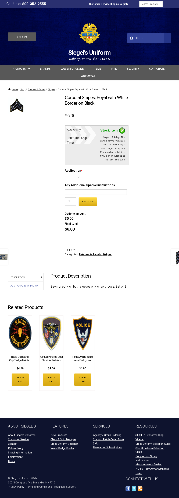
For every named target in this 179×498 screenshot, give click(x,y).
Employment (15, 457)
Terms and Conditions (39, 486)
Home (15, 89)
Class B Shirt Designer (63, 439)
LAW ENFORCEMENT (73, 68)
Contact (12, 443)
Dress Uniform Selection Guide (153, 443)
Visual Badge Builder (62, 448)
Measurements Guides (148, 464)
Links (138, 473)
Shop (22, 89)
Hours (11, 461)
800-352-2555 (34, 4)
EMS (98, 68)
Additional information (24, 285)
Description (17, 277)
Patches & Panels (36, 89)
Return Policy (15, 448)
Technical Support (65, 486)
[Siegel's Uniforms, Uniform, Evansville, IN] (152, 490)
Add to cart (88, 201)
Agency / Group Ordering (107, 435)
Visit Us (22, 36)
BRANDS (45, 68)
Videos (139, 439)
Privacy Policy (16, 486)
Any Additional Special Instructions (90, 185)
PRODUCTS (19, 68)
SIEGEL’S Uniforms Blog (149, 435)
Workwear (88, 76)
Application (74, 170)
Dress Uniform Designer (64, 443)
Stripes (51, 89)
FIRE (114, 68)
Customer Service (99, 4)
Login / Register (120, 4)
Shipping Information (20, 452)
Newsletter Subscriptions (107, 447)
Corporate (156, 68)
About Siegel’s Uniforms (21, 435)
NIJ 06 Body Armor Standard (152, 468)
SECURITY (133, 68)
